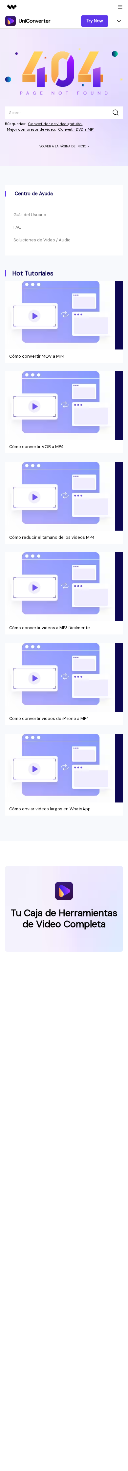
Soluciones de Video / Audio (42, 240)
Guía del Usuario (29, 214)
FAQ (17, 227)
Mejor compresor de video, (31, 129)
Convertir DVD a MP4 (76, 129)
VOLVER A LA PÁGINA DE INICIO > (64, 146)
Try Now (94, 21)
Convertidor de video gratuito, (55, 124)
